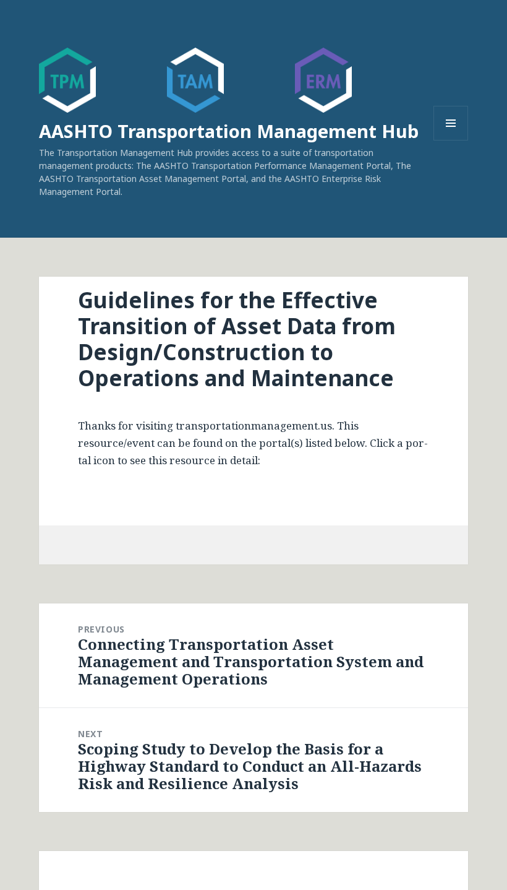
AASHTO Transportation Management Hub (229, 131)
